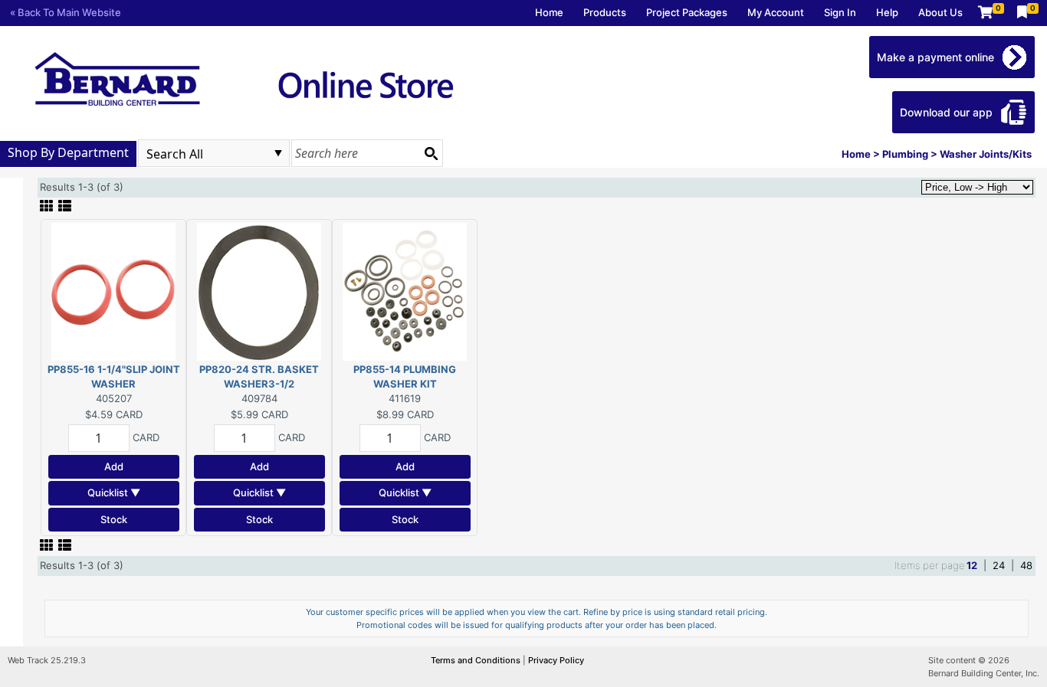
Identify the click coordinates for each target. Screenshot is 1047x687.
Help (887, 12)
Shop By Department (68, 152)
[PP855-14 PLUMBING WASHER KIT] (405, 290)
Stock (113, 519)
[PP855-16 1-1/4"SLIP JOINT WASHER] (113, 290)
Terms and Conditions (477, 660)
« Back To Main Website (65, 12)
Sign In (840, 12)
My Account (775, 12)
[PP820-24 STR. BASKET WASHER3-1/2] (259, 290)
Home (549, 12)
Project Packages (686, 12)
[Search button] (431, 153)
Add (113, 466)
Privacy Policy (556, 660)
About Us (940, 12)
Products (604, 12)
